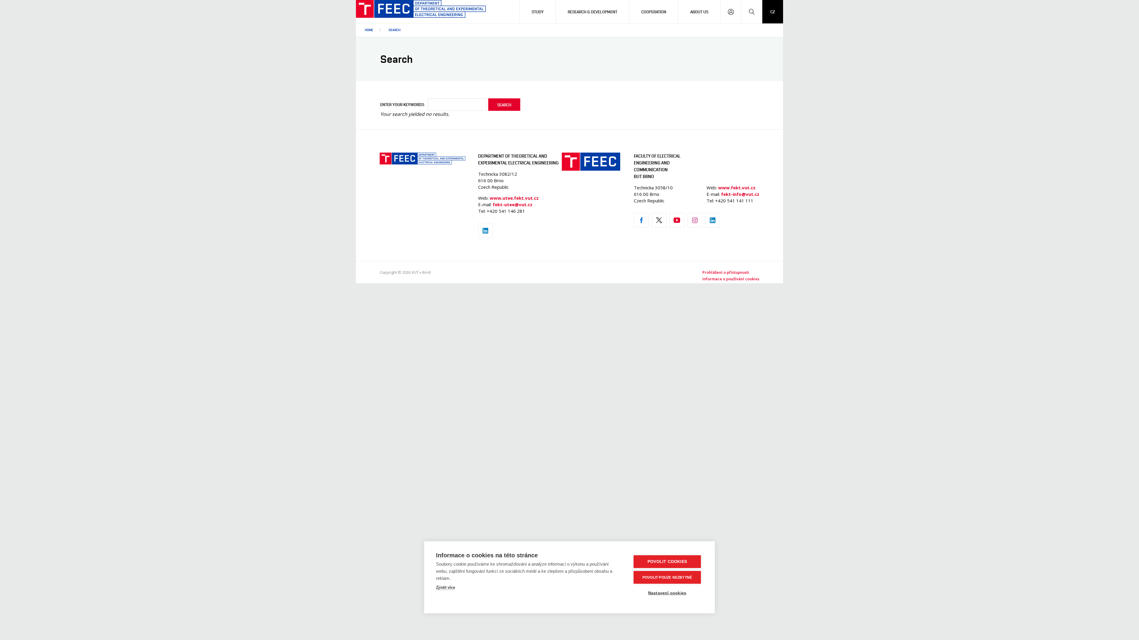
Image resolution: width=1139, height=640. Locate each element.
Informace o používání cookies (730, 278)
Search (394, 30)
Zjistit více (445, 587)
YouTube (676, 220)
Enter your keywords (402, 104)
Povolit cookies (667, 561)
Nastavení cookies (667, 593)
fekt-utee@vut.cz (512, 204)
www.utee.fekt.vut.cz (514, 198)
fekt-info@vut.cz (740, 194)
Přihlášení (730, 11)
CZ (772, 11)
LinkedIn (485, 230)
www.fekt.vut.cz (736, 188)
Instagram (694, 220)
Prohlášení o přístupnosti (725, 272)
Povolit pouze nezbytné (667, 577)
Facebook (641, 220)
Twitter (659, 220)
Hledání (751, 11)
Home (369, 30)
